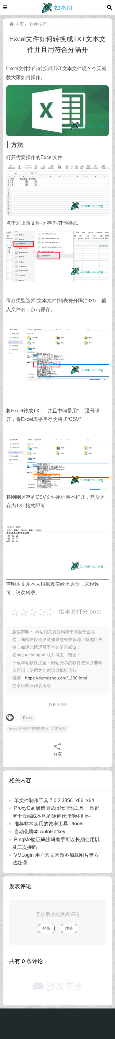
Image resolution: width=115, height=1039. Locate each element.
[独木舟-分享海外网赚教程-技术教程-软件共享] (57, 7)
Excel (27, 718)
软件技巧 (38, 24)
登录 (46, 928)
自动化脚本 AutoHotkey (39, 831)
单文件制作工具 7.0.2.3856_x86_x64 (54, 800)
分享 (57, 754)
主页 (19, 24)
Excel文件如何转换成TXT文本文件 (37, 728)
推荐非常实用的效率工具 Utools (48, 823)
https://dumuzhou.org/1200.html (56, 677)
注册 (69, 928)
